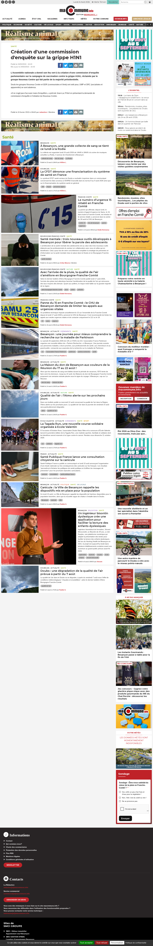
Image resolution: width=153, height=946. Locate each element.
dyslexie (91, 555)
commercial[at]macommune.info (17, 894)
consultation (54, 474)
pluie (66, 290)
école (107, 555)
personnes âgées (59, 187)
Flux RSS (9, 853)
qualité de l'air (52, 411)
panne (104, 223)
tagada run (58, 444)
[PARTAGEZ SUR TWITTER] (65, 65)
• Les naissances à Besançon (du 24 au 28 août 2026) (133, 116)
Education (93, 510)
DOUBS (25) (44, 169)
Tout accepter (86, 942)
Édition (79, 14)
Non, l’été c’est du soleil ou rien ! (134, 798)
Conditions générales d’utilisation (20, 859)
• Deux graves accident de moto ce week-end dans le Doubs (132, 129)
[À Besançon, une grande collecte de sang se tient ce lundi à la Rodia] (20, 151)
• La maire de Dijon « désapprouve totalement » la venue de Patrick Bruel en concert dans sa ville (133, 98)
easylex (99, 555)
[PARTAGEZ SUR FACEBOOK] (60, 65)
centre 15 (82, 223)
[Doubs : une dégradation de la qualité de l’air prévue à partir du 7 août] (20, 576)
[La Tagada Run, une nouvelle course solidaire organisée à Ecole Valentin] (20, 429)
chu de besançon (93, 223)
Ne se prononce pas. (130, 801)
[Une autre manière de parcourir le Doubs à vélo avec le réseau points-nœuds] (134, 543)
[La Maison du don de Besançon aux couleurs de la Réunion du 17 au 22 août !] (20, 370)
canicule (44, 474)
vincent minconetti (92, 558)
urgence (55, 321)
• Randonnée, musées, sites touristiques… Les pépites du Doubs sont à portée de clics (132, 108)
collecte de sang (47, 158)
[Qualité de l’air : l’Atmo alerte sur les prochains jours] (20, 401)
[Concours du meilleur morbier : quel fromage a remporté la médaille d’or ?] (134, 332)
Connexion (142, 399)
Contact (9, 841)
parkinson (72, 352)
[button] (145, 2)
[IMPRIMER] (81, 65)
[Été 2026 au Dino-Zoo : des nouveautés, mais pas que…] (134, 416)
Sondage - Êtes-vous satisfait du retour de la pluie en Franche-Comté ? (133, 785)
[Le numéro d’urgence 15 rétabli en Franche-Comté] (38, 205)
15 (42, 321)
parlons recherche (84, 352)
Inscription (125, 399)
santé (94, 352)
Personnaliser (117, 942)
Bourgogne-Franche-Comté (52, 236)
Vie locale (81, 484)
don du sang (59, 158)
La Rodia (69, 158)
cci (42, 352)
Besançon (44, 143)
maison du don (57, 382)
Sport (86, 421)
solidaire (49, 444)
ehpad (49, 187)
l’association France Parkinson (56, 352)
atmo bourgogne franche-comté (52, 290)
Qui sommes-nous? (14, 844)
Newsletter (13, 865)
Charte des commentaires (16, 847)
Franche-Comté (85, 197)
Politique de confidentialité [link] (136, 943)
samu (48, 321)
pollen (73, 290)
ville (60, 500)
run (43, 444)
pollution (80, 290)
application (82, 555)
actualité (54, 331)
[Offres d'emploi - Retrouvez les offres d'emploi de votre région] (134, 217)
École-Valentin (47, 421)
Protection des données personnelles (21, 850)
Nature (69, 269)
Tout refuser (101, 942)
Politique (64, 484)
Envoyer (125, 818)
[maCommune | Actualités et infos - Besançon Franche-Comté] (77, 10)
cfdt (43, 187)
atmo (43, 411)
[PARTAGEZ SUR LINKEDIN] (70, 65)
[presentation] (118, 611)
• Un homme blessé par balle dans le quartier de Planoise (133, 123)
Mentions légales (13, 856)
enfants (81, 558)
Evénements (65, 331)
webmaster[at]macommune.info (16, 913)
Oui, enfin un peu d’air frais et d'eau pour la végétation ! (133, 793)
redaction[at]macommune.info (16, 887)
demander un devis (16, 900)
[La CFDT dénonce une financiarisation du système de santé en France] (20, 177)
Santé (14, 46)
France (43, 454)
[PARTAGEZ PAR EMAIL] (75, 65)
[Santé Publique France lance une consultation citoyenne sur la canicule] (20, 462)
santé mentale (46, 259)
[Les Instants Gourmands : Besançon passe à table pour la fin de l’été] (134, 637)
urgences (82, 226)
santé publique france (67, 474)
